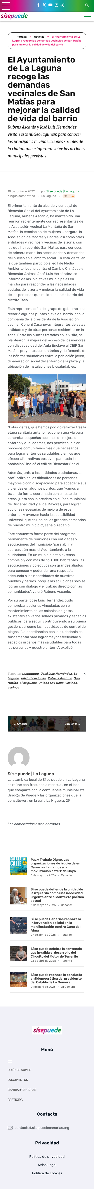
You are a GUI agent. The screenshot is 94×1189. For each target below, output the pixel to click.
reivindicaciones (33, 678)
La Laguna (48, 196)
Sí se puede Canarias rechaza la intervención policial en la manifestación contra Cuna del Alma (56, 924)
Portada (22, 36)
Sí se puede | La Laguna (62, 191)
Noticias (39, 36)
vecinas (71, 683)
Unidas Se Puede (51, 683)
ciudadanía (30, 674)
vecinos (13, 687)
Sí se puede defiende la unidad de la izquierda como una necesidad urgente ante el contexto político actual (57, 895)
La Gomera (68, 986)
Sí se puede (28, 683)
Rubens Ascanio (60, 678)
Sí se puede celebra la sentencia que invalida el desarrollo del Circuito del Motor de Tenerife (56, 952)
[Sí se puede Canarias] (14, 16)
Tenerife (66, 934)
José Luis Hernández (56, 674)
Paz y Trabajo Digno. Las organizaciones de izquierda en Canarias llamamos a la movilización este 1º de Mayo (55, 865)
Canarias (67, 875)
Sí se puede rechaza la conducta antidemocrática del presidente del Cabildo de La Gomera (56, 978)
